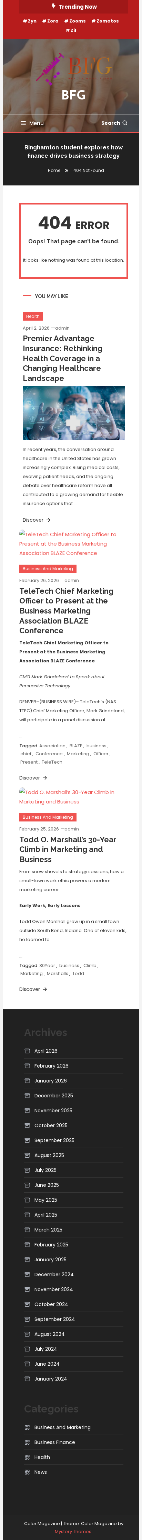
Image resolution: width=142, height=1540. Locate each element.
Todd (78, 973)
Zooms (77, 21)
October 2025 (51, 1125)
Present (29, 762)
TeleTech (52, 762)
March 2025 (48, 1229)
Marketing (78, 753)
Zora (53, 21)
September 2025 (54, 1140)
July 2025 (45, 1170)
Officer (101, 753)
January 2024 (50, 1378)
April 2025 (45, 1214)
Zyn (32, 21)
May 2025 (45, 1200)
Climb (90, 965)
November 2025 (53, 1110)
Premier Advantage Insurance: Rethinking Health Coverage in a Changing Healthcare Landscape (62, 358)
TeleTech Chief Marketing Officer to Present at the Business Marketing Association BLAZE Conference (66, 610)
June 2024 (47, 1363)
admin (62, 328)
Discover (34, 519)
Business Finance (54, 1442)
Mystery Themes (73, 1531)
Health (33, 316)
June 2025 (46, 1185)
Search (110, 123)
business (96, 745)
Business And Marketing (48, 569)
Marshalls (57, 973)
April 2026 (46, 1050)
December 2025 (53, 1095)
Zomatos (108, 21)
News (40, 1472)
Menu (36, 123)
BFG (73, 96)
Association (52, 745)
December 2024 (54, 1274)
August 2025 (49, 1155)
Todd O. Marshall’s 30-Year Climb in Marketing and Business (67, 849)
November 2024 (53, 1289)
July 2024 (45, 1349)
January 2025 (50, 1259)
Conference (49, 753)
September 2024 (54, 1319)
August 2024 (49, 1334)
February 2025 (51, 1244)
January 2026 (50, 1080)
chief (25, 753)
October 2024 (51, 1304)
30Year (47, 965)
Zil (73, 30)
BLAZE (76, 745)
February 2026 (51, 1065)
